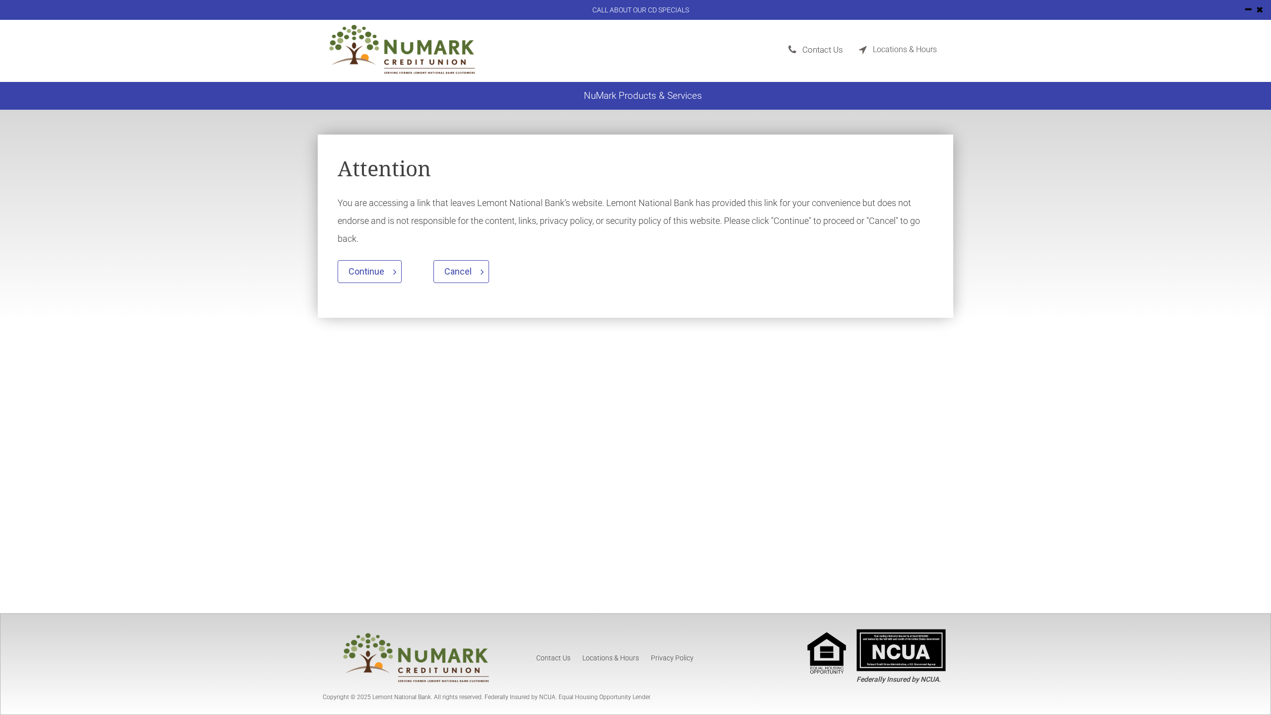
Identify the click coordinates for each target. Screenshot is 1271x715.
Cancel (458, 271)
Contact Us (553, 658)
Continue (366, 271)
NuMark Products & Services (643, 95)
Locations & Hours (610, 658)
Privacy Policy (672, 658)
